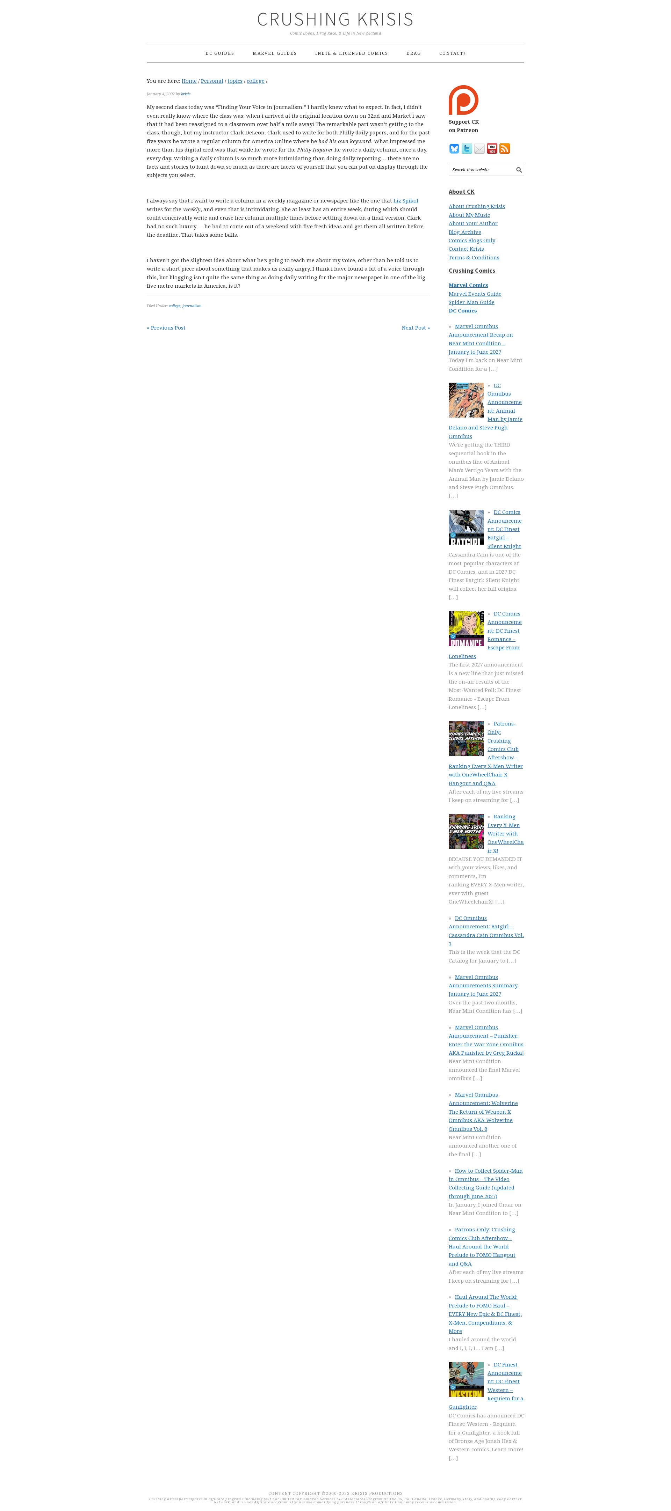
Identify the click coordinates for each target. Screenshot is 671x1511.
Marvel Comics (468, 285)
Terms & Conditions (474, 258)
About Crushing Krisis (477, 206)
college (174, 306)
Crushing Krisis (335, 19)
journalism (192, 306)
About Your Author (473, 223)
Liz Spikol (406, 201)
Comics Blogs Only (472, 240)
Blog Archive (465, 232)
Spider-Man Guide (472, 302)
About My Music (469, 215)
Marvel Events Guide (475, 294)
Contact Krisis (466, 249)
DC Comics (463, 311)
